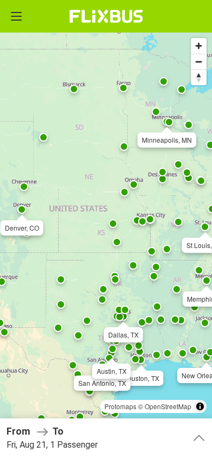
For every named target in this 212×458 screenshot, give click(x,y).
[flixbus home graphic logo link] (106, 16)
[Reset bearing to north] (199, 77)
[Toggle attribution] (200, 406)
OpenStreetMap (168, 406)
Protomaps (120, 406)
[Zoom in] (199, 46)
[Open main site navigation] (16, 16)
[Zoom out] (199, 61)
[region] (106, 229)
